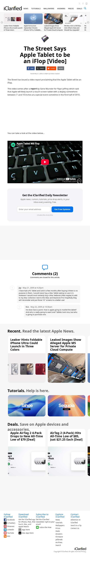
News (58, 520)
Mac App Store (28, 533)
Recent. (14, 331)
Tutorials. (16, 390)
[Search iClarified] (85, 8)
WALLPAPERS (48, 8)
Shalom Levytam (55, 73)
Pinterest (10, 526)
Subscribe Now (45, 527)
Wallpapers (60, 525)
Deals (58, 531)
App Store (26, 529)
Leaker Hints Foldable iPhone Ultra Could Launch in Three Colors (13, 28)
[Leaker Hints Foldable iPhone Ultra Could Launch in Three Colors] (13, 23)
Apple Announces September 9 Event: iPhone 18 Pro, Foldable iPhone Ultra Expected (32, 29)
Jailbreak (59, 539)
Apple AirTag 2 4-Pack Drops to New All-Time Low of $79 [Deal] (26, 436)
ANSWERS (61, 8)
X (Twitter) (11, 523)
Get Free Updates (62, 209)
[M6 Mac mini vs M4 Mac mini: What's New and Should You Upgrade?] (73, 23)
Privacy (83, 552)
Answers (59, 534)
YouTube (10, 533)
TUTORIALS (36, 8)
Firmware (59, 537)
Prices (58, 528)
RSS (8, 536)
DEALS (79, 8)
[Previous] (2, 22)
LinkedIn (10, 529)
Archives (59, 542)
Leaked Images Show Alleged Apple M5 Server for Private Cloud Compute (53, 28)
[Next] (88, 22)
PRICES (71, 8)
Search (58, 545)
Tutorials (59, 522)
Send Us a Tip (76, 525)
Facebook (11, 520)
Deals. (13, 424)
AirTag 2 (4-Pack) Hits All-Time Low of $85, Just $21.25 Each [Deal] (66, 436)
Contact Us (75, 528)
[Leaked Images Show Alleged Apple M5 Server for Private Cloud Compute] (53, 23)
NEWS (25, 8)
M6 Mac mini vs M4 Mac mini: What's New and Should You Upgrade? (72, 28)
